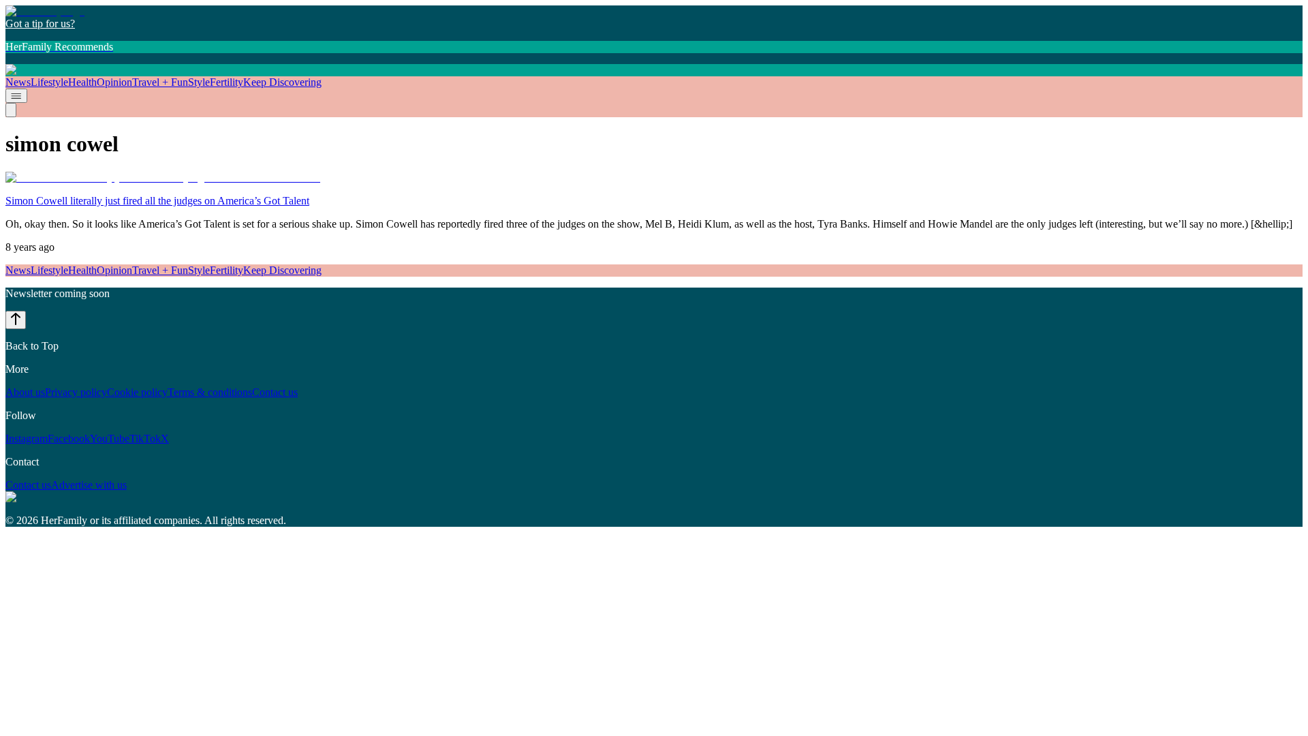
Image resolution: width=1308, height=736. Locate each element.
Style (199, 82)
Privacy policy (76, 392)
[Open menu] (16, 96)
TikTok (145, 438)
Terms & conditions (210, 392)
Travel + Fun (160, 82)
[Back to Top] (15, 320)
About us (25, 392)
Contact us (275, 392)
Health (82, 82)
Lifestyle (49, 82)
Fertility (226, 82)
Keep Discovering (282, 82)
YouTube (109, 438)
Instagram (26, 438)
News (18, 82)
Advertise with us (89, 485)
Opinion (114, 82)
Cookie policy (137, 392)
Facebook (69, 438)
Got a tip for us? (40, 23)
